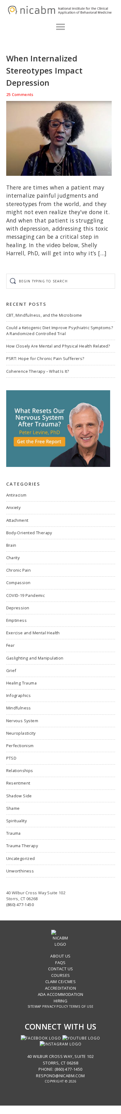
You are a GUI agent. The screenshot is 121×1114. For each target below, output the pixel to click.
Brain (11, 545)
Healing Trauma (21, 683)
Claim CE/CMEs (60, 981)
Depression (17, 608)
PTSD (11, 758)
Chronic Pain (18, 570)
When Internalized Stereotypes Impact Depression (44, 70)
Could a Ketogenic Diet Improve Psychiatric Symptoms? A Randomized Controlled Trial (59, 330)
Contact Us (60, 969)
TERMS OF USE (81, 1006)
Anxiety (13, 507)
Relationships (19, 770)
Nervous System (22, 720)
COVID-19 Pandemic (25, 595)
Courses (60, 975)
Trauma (13, 833)
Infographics (18, 695)
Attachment (17, 520)
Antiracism (16, 495)
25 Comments (20, 94)
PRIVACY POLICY (55, 1006)
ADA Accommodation (60, 994)
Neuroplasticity (21, 733)
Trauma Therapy (22, 845)
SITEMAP (34, 1006)
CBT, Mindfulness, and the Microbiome (44, 315)
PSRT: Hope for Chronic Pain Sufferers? (45, 358)
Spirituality (16, 820)
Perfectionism (20, 745)
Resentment (18, 783)
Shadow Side (19, 796)
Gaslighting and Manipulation (35, 658)
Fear (10, 645)
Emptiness (16, 620)
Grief (11, 670)
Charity (13, 557)
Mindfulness (18, 708)
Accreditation (60, 988)
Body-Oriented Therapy (29, 532)
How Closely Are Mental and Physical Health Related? (58, 346)
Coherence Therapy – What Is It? (37, 371)
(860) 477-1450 (20, 904)
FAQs (60, 962)
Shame (13, 808)
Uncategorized (20, 858)
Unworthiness (20, 871)
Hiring (60, 1001)
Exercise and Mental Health (33, 633)
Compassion (18, 582)
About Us (60, 956)
